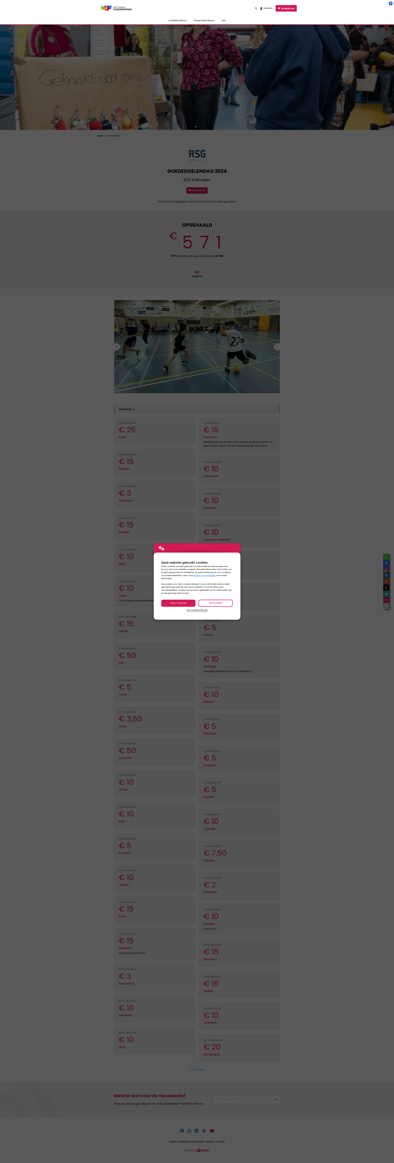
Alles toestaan (178, 603)
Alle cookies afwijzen (197, 610)
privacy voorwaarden (205, 575)
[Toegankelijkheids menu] (390, 3)
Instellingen (215, 603)
